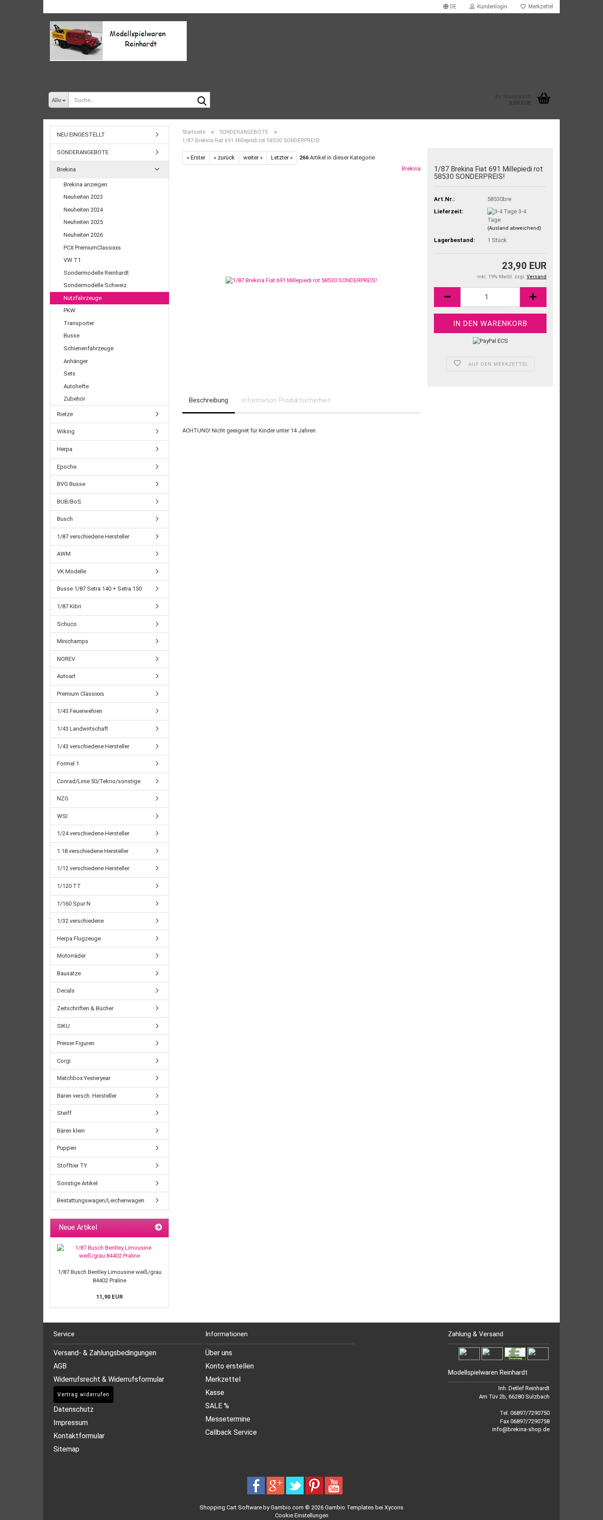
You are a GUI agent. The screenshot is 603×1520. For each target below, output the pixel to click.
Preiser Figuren (75, 1043)
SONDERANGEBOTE (83, 152)
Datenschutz (73, 1409)
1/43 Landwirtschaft (82, 728)
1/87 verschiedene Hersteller (93, 536)
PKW (69, 310)
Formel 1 (68, 763)
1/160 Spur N (73, 903)
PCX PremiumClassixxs (92, 247)
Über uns (218, 1353)
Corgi (64, 1061)
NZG (62, 798)
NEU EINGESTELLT (81, 134)
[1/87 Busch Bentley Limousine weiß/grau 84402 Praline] (109, 1252)
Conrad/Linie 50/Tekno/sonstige (98, 781)
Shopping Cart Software (231, 1507)
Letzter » (282, 157)
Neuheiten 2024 (83, 209)
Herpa (64, 449)
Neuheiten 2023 (83, 196)
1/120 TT (69, 886)
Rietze (65, 414)
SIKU (63, 1026)
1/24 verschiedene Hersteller (93, 833)
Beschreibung (208, 400)
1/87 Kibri (69, 606)
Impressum (70, 1422)
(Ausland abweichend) (514, 228)
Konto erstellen (229, 1366)
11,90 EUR (109, 1296)
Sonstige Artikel (77, 1183)
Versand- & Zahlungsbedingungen (104, 1353)
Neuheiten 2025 (83, 222)
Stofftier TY (72, 1165)
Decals (66, 990)
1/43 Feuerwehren (79, 711)
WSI (62, 816)
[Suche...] (201, 100)
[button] (450, 6)
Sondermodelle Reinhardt (96, 272)
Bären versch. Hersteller (87, 1095)
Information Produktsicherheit (285, 400)
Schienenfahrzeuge (88, 348)
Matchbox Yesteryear (83, 1078)
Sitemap (66, 1449)
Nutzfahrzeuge (83, 298)
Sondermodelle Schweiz (95, 285)
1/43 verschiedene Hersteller (93, 746)
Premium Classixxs (80, 693)
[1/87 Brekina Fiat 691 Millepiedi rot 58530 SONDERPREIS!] (301, 263)
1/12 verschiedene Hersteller (93, 868)
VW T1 (72, 260)
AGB (60, 1366)
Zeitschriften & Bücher (85, 1008)
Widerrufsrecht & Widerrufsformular (108, 1379)
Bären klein (71, 1130)
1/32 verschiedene (80, 920)
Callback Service (231, 1432)
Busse (71, 335)
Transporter (79, 323)
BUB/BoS (69, 501)
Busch (65, 519)
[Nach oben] (585, 1507)
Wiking (66, 431)
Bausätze (69, 973)
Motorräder (71, 955)
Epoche (66, 466)
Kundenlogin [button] (491, 7)
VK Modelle (71, 571)
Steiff (64, 1113)
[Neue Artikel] (158, 1228)
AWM (64, 553)
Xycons (393, 1507)
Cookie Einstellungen (301, 1515)
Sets (69, 373)
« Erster (196, 157)
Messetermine (227, 1419)
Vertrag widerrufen (83, 1394)
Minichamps (72, 641)
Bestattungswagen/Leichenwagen (100, 1200)
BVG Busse (71, 484)
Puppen (66, 1148)
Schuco (67, 624)
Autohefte (76, 386)
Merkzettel (539, 7)
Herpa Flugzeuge (79, 938)
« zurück (224, 157)
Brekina (411, 168)
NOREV (66, 659)
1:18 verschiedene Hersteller (92, 851)
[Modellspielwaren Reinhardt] (301, 41)
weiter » (253, 157)
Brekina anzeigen (85, 184)
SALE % (217, 1406)
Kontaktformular (79, 1436)
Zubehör (74, 398)
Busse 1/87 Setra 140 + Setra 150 (99, 588)
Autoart (66, 676)
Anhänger (76, 361)
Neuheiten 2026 (83, 234)
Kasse (214, 1392)
